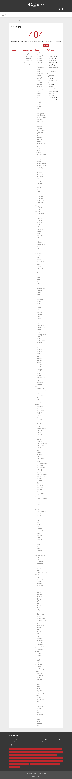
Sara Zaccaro (52, 90)
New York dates (41, 473)
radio (38, 548)
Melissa (51, 84)
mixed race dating (42, 443)
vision (38, 688)
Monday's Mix (41, 447)
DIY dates (39, 239)
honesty (39, 368)
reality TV (39, 552)
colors (38, 156)
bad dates (39, 82)
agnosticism (40, 67)
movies (39, 452)
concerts (39, 167)
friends (39, 320)
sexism (39, 592)
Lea (50, 79)
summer (39, 631)
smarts (39, 605)
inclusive (39, 381)
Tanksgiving (40, 635)
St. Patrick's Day (41, 620)
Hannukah (39, 358)
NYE (38, 491)
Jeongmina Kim (53, 71)
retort (38, 570)
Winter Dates (40, 707)
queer (38, 543)
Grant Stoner (52, 62)
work (38, 710)
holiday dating (41, 364)
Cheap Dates (40, 132)
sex (38, 591)
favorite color (40, 285)
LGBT (38, 414)
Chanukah (39, 128)
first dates (39, 301)
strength (39, 627)
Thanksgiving (40, 644)
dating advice (40, 195)
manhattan (40, 427)
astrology (39, 77)
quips (38, 544)
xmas (38, 718)
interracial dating (41, 390)
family (38, 277)
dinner (38, 233)
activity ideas (40, 60)
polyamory (40, 530)
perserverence (41, 519)
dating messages (41, 200)
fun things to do (41, 335)
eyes (38, 270)
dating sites (40, 219)
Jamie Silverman (53, 67)
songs (38, 607)
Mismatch (39, 438)
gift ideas (39, 346)
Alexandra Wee (53, 53)
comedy (39, 161)
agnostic (39, 66)
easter (38, 255)
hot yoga (39, 371)
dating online (40, 202)
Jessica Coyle (52, 75)
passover (39, 515)
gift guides (40, 344)
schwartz (39, 583)
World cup (39, 712)
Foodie (39, 307)
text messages (41, 640)
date (38, 180)
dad (38, 178)
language (39, 408)
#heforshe (40, 53)
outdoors (39, 502)
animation (39, 71)
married (39, 432)
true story (39, 673)
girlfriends (39, 351)
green (38, 353)
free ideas (39, 314)
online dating (40, 493)
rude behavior (41, 578)
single (38, 598)
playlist (39, 524)
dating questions (41, 213)
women (39, 708)
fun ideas (39, 331)
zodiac (38, 725)
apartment (40, 73)
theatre (39, 655)
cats (38, 125)
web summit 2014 (42, 692)
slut (38, 603)
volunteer (39, 690)
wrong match (40, 716)
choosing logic (41, 143)
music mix (39, 460)
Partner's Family (41, 511)
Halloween (40, 357)
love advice (40, 423)
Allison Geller (52, 56)
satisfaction (40, 579)
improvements (41, 377)
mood (38, 451)
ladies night (40, 406)
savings (39, 581)
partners (39, 513)
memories (40, 434)
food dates (40, 305)
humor (39, 373)
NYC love (39, 489)
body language (41, 99)
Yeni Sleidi (51, 95)
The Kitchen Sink (29, 58)
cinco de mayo (41, 147)
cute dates (40, 176)
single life (39, 600)
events (39, 265)
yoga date (39, 723)
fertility (39, 294)
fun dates (39, 329)
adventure (39, 62)
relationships (40, 567)
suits (38, 629)
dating (38, 193)
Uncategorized (29, 64)
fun (38, 323)
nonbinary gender (42, 480)
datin (38, 191)
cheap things (40, 136)
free (38, 311)
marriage (39, 430)
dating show (40, 217)
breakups (39, 106)
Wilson (51, 93)
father (38, 283)
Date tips (39, 187)
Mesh (33, 776)
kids (38, 397)
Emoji (38, 257)
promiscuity (40, 535)
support (39, 633)
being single (40, 90)
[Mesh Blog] (36, 5)
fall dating (39, 274)
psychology (40, 537)
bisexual (39, 93)
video (38, 684)
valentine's (40, 681)
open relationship (42, 498)
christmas (39, 145)
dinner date (40, 235)
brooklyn (39, 110)
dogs (38, 241)
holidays (39, 366)
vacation (39, 679)
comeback (40, 158)
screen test (40, 585)
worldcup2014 (41, 714)
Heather (51, 66)
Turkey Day (40, 675)
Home (10, 20)
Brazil (38, 104)
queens (39, 541)
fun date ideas (41, 327)
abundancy (40, 55)
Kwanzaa (39, 401)
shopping (39, 596)
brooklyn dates (41, 115)
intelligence (40, 382)
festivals (39, 296)
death (38, 224)
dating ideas (40, 198)
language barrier (41, 410)
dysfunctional (40, 250)
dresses (39, 246)
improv (39, 375)
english (39, 259)
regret (38, 559)
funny (38, 336)
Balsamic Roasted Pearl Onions (39, 86)
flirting (38, 303)
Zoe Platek (52, 99)
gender (39, 338)
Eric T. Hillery (52, 60)
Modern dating (41, 445)
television (39, 638)
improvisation (41, 379)
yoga (38, 721)
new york (39, 469)
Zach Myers (52, 97)
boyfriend (39, 102)
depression (40, 230)
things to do (40, 659)
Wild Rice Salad (41, 703)
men (38, 436)
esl (37, 263)
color (38, 149)
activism (39, 56)
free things (40, 316)
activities (39, 58)
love (38, 421)
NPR (38, 482)
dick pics (39, 231)
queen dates (40, 539)
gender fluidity (41, 340)
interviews (39, 392)
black (38, 95)
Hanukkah (39, 360)
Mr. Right (39, 454)
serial (38, 589)
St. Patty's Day (41, 622)
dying (38, 248)
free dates (40, 312)
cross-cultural (40, 171)
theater (39, 653)
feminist (39, 292)
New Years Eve (41, 467)
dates (38, 189)
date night (39, 184)
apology (39, 75)
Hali (50, 64)
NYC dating (40, 487)
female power (41, 288)
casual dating (40, 121)
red (38, 557)
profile (38, 533)
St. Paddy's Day (41, 618)
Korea (38, 399)
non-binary (40, 478)
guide (38, 355)
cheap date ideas (41, 130)
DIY (38, 237)
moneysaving (40, 449)
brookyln (39, 119)
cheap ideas (40, 134)
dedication (40, 228)
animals (39, 69)
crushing (39, 172)
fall (37, 272)
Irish (38, 393)
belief (38, 91)
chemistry (39, 137)
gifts (38, 347)
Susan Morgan (53, 91)
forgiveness (40, 309)
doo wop (39, 242)
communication (41, 165)
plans (38, 522)
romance (39, 576)
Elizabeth (51, 58)
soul (38, 609)
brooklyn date (41, 114)
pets (38, 521)
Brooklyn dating (41, 117)
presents (39, 532)
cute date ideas (41, 174)
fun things (39, 333)
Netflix (38, 462)
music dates (40, 458)
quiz (38, 546)
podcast (39, 526)
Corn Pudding (40, 169)
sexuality (39, 594)
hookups (39, 370)
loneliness (39, 419)
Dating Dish (28, 53)
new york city (40, 471)
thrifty (38, 660)
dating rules (40, 215)
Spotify (39, 616)
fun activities (40, 325)
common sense (41, 163)
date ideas (40, 182)
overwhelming (41, 506)
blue (38, 97)
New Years (40, 465)
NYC (38, 484)
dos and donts (41, 244)
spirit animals (40, 614)
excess (39, 266)
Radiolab (39, 550)
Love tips (39, 425)
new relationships (42, 463)
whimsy (39, 701)
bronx (38, 108)
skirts (38, 602)
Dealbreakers (40, 222)
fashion (39, 281)
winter (38, 705)
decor (38, 226)
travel (38, 668)
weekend (39, 697)
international (40, 388)
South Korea (40, 611)
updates (39, 677)
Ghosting (39, 342)
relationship (40, 561)
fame (38, 276)
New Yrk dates (41, 476)
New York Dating (41, 474)
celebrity (39, 126)
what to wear (40, 699)
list (37, 417)
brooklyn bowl (41, 112)
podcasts (39, 528)
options (39, 500)
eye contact (40, 268)
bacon (38, 80)
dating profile (40, 207)
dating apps (40, 196)
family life (39, 279)
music (38, 456)
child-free (39, 139)
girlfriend (39, 349)
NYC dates (40, 486)
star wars (39, 624)
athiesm (39, 79)
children (39, 141)
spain (38, 613)
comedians (40, 160)
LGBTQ (39, 416)
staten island (40, 625)
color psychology (41, 154)
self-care (39, 587)
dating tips (40, 220)
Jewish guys (40, 395)
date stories (40, 185)
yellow (38, 719)
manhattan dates (42, 428)
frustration (40, 322)
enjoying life (40, 261)
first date (39, 298)
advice (38, 64)
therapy (39, 657)
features (39, 287)
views (38, 686)
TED (38, 637)
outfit (38, 504)
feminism (39, 290)
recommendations (40, 556)
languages (40, 412)
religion (39, 568)
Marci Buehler (53, 80)
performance (40, 517)
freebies (39, 318)
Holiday (39, 362)
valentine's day (41, 683)
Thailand (39, 642)
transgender (40, 666)
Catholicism (40, 123)
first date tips (40, 300)
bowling (39, 101)
